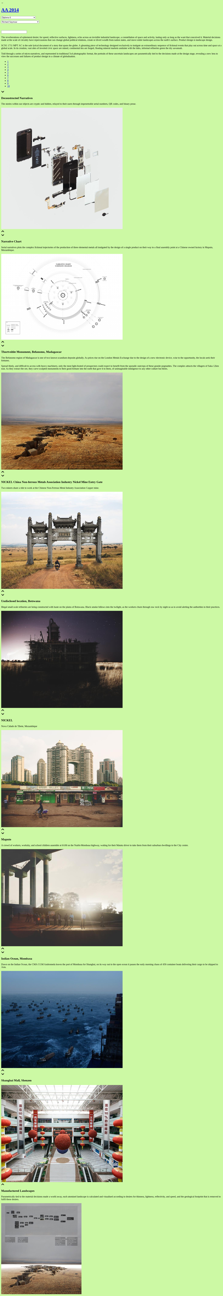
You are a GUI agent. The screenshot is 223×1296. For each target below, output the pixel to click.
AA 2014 (10, 10)
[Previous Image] (2, 232)
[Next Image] (2, 92)
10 (8, 86)
